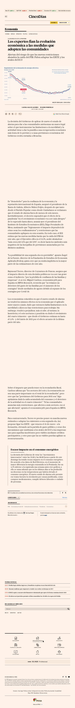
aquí (45, 515)
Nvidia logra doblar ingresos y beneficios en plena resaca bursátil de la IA (32, 585)
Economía (11, 29)
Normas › (64, 497)
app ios (37, 654)
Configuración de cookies (38, 690)
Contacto (15, 690)
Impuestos (19, 34)
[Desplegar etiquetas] (66, 506)
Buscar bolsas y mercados (13, 604)
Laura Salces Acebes (30, 107)
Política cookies (27, 690)
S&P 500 (18, 10)
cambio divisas (37, 647)
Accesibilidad (58, 690)
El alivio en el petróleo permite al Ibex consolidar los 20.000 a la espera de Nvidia (34, 596)
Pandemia (42, 506)
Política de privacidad (49, 690)
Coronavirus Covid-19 (17, 506)
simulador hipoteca (37, 640)
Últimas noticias (33, 34)
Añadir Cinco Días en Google (62, 114)
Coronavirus (50, 506)
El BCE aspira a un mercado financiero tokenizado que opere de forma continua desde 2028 (37, 592)
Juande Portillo (46, 107)
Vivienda (7, 34)
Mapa (29, 693)
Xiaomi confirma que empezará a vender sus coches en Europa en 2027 (31, 589)
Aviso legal (20, 690)
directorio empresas (59, 647)
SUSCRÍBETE (54, 22)
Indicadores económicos (31, 506)
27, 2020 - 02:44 (37, 109)
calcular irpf (15, 640)
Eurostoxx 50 (47, 10)
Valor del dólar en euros (64, 10)
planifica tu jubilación (15, 647)
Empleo (13, 34)
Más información (12, 515)
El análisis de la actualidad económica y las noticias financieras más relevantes (31, 493)
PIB (9, 506)
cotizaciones (16, 654)
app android (59, 654)
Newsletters (36, 693)
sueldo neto (59, 640)
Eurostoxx (13, 612)
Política (25, 34)
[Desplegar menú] (6, 16)
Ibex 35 (7, 10)
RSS (32, 693)
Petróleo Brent (32, 10)
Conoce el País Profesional (37, 662)
